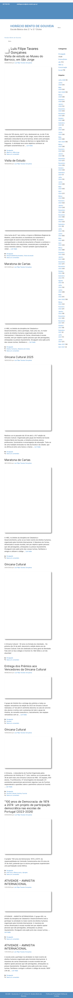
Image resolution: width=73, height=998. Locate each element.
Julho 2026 (61, 80)
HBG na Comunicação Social (62, 67)
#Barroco (9, 152)
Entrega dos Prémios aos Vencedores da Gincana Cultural (25, 667)
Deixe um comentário (12, 154)
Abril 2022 (61, 299)
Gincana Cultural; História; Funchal (16, 793)
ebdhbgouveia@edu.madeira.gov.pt (27, 4)
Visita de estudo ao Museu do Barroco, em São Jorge (23, 58)
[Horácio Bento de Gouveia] (6, 27)
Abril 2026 (61, 92)
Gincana (8, 721)
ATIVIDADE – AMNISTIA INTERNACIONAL (19, 882)
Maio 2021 (61, 344)
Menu (59, 27)
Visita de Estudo (14, 160)
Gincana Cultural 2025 (18, 357)
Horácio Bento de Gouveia (32, 26)
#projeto (25, 872)
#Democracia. (18, 872)
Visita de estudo (28, 255)
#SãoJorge (16, 152)
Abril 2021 (61, 347)
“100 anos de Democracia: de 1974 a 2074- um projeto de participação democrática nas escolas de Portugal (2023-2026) (27, 806)
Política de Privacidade (53, 994)
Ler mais (30, 145)
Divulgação (9, 150)
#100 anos (9, 872)
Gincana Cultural (15, 564)
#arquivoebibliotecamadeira (14, 255)
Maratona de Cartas (17, 263)
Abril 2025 (61, 142)
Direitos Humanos (11, 349)
